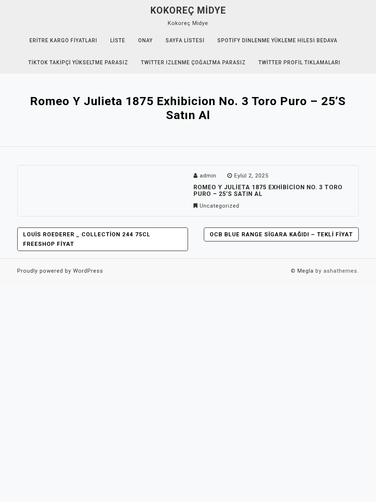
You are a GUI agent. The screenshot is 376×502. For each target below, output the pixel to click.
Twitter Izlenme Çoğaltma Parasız (193, 62)
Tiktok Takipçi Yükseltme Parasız (78, 62)
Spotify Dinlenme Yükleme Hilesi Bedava (277, 40)
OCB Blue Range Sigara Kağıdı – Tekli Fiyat (281, 234)
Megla (305, 271)
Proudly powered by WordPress (60, 271)
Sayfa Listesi (185, 40)
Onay (145, 40)
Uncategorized (219, 205)
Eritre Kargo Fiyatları (63, 40)
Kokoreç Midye (188, 10)
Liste (117, 40)
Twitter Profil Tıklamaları (299, 62)
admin (208, 175)
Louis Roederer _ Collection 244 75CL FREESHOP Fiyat (87, 239)
